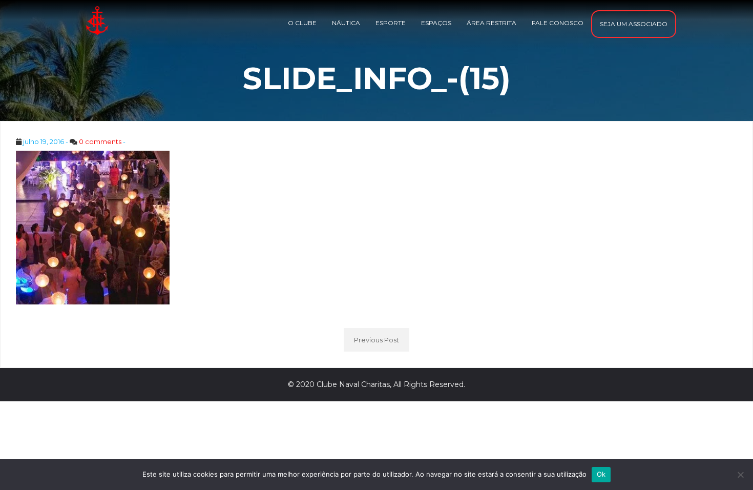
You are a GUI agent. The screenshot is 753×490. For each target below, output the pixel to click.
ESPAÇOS (436, 23)
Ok (601, 474)
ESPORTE (390, 23)
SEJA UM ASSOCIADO (633, 24)
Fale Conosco (557, 23)
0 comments (100, 141)
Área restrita (491, 23)
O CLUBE (302, 23)
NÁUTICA (346, 23)
